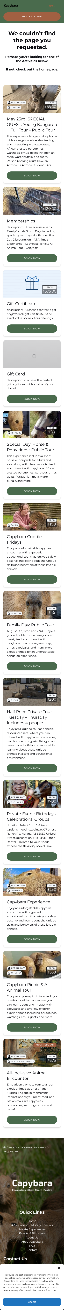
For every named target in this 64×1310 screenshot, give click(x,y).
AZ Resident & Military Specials (32, 1225)
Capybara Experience (28, 901)
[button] (59, 1268)
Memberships (21, 220)
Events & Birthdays (32, 1233)
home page (48, 69)
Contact (32, 1250)
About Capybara (32, 1241)
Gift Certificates (23, 303)
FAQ (32, 1245)
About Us (32, 1237)
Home (32, 1221)
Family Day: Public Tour (30, 624)
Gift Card (16, 373)
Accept (32, 1301)
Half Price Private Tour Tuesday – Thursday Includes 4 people (29, 717)
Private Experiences (32, 1229)
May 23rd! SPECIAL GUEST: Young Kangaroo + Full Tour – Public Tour (32, 124)
